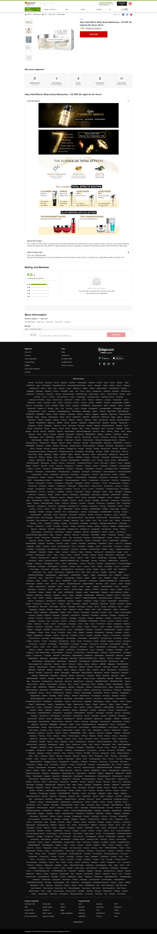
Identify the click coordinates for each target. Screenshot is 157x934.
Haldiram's (82, 916)
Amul (80, 904)
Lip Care (67, 322)
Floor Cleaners (30, 913)
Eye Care (50, 322)
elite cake (99, 907)
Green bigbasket (31, 359)
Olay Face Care (35, 329)
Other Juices (47, 913)
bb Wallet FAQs (66, 359)
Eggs (62, 910)
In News (27, 355)
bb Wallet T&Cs (66, 362)
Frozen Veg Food (31, 916)
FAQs (63, 352)
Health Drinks (47, 907)
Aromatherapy (30, 322)
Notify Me (94, 34)
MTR (116, 904)
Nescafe (99, 904)
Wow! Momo (100, 913)
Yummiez (81, 910)
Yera (98, 910)
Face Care (59, 322)
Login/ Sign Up (122, 3)
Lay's (116, 916)
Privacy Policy (29, 362)
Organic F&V (29, 910)
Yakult (116, 910)
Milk (26, 907)
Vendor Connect (67, 365)
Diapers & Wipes (48, 916)
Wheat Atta (46, 904)
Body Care (41, 322)
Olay (81, 19)
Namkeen (46, 910)
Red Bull (81, 907)
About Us (28, 352)
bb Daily (27, 372)
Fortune (117, 913)
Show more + (78, 922)
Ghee (62, 904)
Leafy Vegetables (67, 913)
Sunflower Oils (30, 904)
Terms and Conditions (32, 369)
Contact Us (65, 355)
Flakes (63, 907)
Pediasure (117, 907)
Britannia (81, 913)
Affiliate (27, 365)
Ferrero (99, 916)
